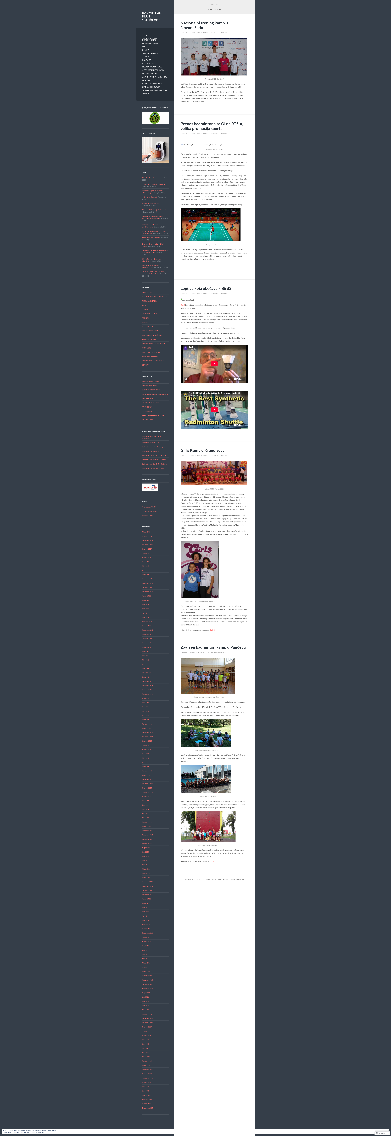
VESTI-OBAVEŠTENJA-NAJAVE (153, 415)
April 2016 (145, 715)
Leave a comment (219, 32)
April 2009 (145, 1052)
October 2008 (147, 1074)
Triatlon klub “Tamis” (149, 507)
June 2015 (145, 754)
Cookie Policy (40, 1132)
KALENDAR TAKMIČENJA (152, 83)
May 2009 (145, 1048)
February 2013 (147, 873)
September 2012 (147, 895)
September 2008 (147, 1078)
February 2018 (147, 621)
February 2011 (147, 967)
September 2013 (147, 843)
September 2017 (147, 643)
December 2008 (147, 1069)
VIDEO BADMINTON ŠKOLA (153, 70)
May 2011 (145, 954)
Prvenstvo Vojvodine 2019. (151, 203)
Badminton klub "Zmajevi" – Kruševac (154, 464)
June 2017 (145, 656)
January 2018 (146, 626)
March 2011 (146, 963)
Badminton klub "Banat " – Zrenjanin (154, 455)
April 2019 (145, 570)
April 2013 (145, 865)
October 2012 (147, 890)
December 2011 (147, 933)
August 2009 (146, 1035)
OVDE (212, 630)
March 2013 (146, 869)
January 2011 (146, 971)
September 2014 (147, 792)
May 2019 (145, 566)
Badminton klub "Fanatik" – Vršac (153, 468)
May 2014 (145, 809)
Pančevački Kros (148, 515)
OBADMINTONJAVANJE (150, 403)
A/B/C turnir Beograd (149, 197)
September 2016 (147, 694)
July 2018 (145, 600)
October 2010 (147, 984)
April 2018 (145, 613)
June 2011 (145, 950)
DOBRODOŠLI (147, 292)
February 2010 (147, 1014)
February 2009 (147, 1061)
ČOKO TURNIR (147, 420)
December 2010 (147, 976)
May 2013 (145, 860)
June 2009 (145, 1044)
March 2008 (146, 1095)
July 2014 (145, 801)
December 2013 (147, 831)
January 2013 (146, 877)
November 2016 (147, 685)
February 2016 (147, 724)
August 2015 (146, 749)
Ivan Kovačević (203, 32)
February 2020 (147, 536)
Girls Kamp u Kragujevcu (203, 450)
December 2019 (147, 540)
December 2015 (147, 732)
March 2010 (146, 1010)
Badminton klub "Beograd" (151, 451)
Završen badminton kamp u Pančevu (213, 647)
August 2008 (146, 1082)
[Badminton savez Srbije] (150, 490)
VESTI (144, 47)
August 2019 (146, 557)
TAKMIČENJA (147, 407)
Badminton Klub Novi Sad (150, 442)
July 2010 (145, 997)
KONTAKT (146, 60)
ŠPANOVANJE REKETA (151, 87)
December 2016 (147, 681)
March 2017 (146, 668)
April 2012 (145, 916)
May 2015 (145, 758)
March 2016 (146, 720)
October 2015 (147, 741)
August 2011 (146, 941)
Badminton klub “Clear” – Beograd (153, 447)
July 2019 (145, 562)
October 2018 (147, 587)
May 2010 (145, 1005)
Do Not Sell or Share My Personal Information (225, 879)
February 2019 (147, 579)
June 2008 (145, 1091)
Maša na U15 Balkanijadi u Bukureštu (154, 210)
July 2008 (145, 1087)
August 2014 (146, 796)
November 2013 (147, 835)
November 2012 (147, 886)
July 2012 (145, 903)
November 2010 (147, 980)
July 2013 (145, 852)
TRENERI (145, 57)
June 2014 (145, 805)
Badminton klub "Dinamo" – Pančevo (154, 460)
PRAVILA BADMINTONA (152, 67)
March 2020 (146, 532)
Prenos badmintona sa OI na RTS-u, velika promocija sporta (212, 126)
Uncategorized (147, 411)
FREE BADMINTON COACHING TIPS (149, 39)
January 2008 (146, 1104)
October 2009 (147, 1027)
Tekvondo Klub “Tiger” (149, 511)
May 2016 (145, 711)
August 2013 (146, 848)
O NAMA (145, 50)
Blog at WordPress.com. (195, 879)
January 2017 (146, 677)
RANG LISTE (147, 80)
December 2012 (147, 882)
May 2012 (145, 912)
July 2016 (145, 702)
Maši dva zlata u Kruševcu (151, 178)
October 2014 (147, 788)
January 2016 (146, 728)
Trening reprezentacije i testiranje (153, 184)
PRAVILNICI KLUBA (150, 73)
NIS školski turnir (148, 398)
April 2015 (145, 762)
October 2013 (147, 839)
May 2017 (145, 660)
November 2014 (147, 784)
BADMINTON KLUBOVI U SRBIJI (154, 77)
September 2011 (147, 937)
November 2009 (147, 1023)
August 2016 (146, 698)
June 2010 (145, 1001)
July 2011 (145, 946)
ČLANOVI (146, 94)
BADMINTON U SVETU (150, 385)
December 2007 (147, 1108)
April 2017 (145, 664)
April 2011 (145, 959)
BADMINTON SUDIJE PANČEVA (154, 90)
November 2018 (147, 583)
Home (144, 35)
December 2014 (147, 779)
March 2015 (146, 766)
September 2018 (147, 592)
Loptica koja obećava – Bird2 (206, 288)
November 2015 (147, 737)
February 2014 (147, 822)
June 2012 (145, 907)
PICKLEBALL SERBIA (150, 43)
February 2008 (147, 1099)
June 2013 (145, 856)
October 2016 (147, 690)
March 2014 (146, 818)
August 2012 (146, 899)
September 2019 (147, 553)
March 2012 (146, 920)
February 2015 (147, 771)
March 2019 (146, 574)
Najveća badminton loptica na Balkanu (155, 394)
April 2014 (145, 813)
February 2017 (147, 673)
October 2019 (147, 549)
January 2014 (146, 826)
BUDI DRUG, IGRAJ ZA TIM (151, 390)
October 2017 (147, 638)
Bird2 (183, 305)
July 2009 (145, 1040)
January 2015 (146, 775)
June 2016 (145, 707)
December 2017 (147, 630)
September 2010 (147, 988)
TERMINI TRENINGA (150, 53)
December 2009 (147, 1018)
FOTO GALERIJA (148, 63)
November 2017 (147, 634)
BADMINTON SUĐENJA (150, 381)
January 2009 (146, 1065)
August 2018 (146, 596)
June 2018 (145, 604)
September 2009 (147, 1031)
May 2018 (145, 609)
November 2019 (147, 545)
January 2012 (146, 929)
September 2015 (147, 745)
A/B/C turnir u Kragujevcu (151, 237)
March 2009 (146, 1057)
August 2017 (146, 647)
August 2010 (146, 993)
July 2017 (145, 651)
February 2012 (147, 924)
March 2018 (146, 617)
